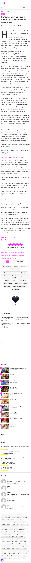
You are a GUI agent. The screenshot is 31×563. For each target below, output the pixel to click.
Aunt (24, 514)
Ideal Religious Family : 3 (16, 406)
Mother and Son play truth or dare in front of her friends (15, 446)
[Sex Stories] (5, 3)
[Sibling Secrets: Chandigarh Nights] (5, 370)
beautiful (8, 517)
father (15, 529)
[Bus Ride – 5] (5, 426)
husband (21, 536)
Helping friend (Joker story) (23, 323)
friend (18, 531)
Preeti (8, 505)
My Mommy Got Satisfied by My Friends (13, 255)
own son (8, 548)
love (21, 541)
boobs (12, 519)
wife (15, 558)
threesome (18, 555)
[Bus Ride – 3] (5, 401)
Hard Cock (8, 536)
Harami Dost (15, 269)
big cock (25, 517)
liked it (16, 541)
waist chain (4, 558)
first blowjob (4, 531)
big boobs (19, 517)
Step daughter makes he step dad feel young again (14, 457)
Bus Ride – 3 (13, 399)
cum (18, 524)
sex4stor (4, 25)
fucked (3, 534)
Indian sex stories (21, 538)
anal (12, 514)
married (3, 543)
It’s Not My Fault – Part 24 (16, 418)
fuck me (13, 534)
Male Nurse (22, 280)
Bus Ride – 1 (13, 374)
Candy (9, 492)
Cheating (13, 522)
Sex (20, 550)
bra (16, 519)
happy (24, 534)
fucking (8, 534)
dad (21, 524)
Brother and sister (5, 522)
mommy (7, 286)
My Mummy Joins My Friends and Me (12, 252)
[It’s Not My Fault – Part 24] (5, 420)
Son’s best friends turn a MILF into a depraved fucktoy (7, 325)
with (19, 558)
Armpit (16, 514)
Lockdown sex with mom (22, 317)
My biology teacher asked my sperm (10, 451)
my (19, 546)
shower (18, 553)
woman (23, 558)
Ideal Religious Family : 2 (16, 380)
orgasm (3, 548)
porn (13, 548)
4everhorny (4, 514)
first (26, 529)
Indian (14, 280)
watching (10, 558)
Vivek (8, 480)
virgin (26, 555)
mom (16, 543)
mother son (14, 546)
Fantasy (10, 529)
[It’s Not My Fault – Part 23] (5, 395)
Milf (12, 543)
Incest (7, 11)
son (26, 553)
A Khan (9, 498)
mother (9, 546)
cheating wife (19, 522)
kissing (8, 541)
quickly (7, 550)
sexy (14, 553)
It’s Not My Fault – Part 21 (7, 462)
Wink (8, 486)
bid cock (13, 517)
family (22, 526)
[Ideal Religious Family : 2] (5, 382)
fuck (27, 531)
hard (3, 536)
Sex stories (4, 553)
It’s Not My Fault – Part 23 (16, 393)
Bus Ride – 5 (13, 425)
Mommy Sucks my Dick (19, 286)
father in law (21, 529)
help (13, 536)
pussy (3, 550)
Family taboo (4, 529)
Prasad (24, 548)
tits (22, 555)
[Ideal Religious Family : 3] (5, 408)
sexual (9, 553)
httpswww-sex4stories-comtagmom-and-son (16, 276)
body (8, 519)
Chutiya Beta (7, 266)
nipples (23, 546)
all (9, 514)
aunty (3, 517)
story (3, 555)
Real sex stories (14, 550)
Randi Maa (16, 289)
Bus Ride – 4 (13, 412)
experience (16, 526)
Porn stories (18, 548)
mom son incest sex (21, 283)
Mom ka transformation (13, 157)
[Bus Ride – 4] (5, 414)
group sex (25, 266)
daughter (26, 524)
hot (16, 536)
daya (11, 526)
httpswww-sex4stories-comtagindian (15, 273)
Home (3, 11)
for (14, 531)
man (25, 541)
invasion (3, 541)
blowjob (3, 519)
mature (8, 543)
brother (20, 519)
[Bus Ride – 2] (5, 389)
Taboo (12, 555)
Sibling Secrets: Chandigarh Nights (18, 368)
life (12, 541)
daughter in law (5, 526)
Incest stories (9, 538)
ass (20, 514)
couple (8, 524)
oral (28, 546)
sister (23, 553)
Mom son (4, 546)
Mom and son (8, 283)
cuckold (13, 524)
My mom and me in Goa (8, 258)
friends (16, 266)
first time (10, 531)
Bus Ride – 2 (13, 387)
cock (25, 522)
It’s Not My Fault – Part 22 (7, 467)
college (3, 524)
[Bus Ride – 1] (5, 376)
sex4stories (25, 550)
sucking (7, 555)
